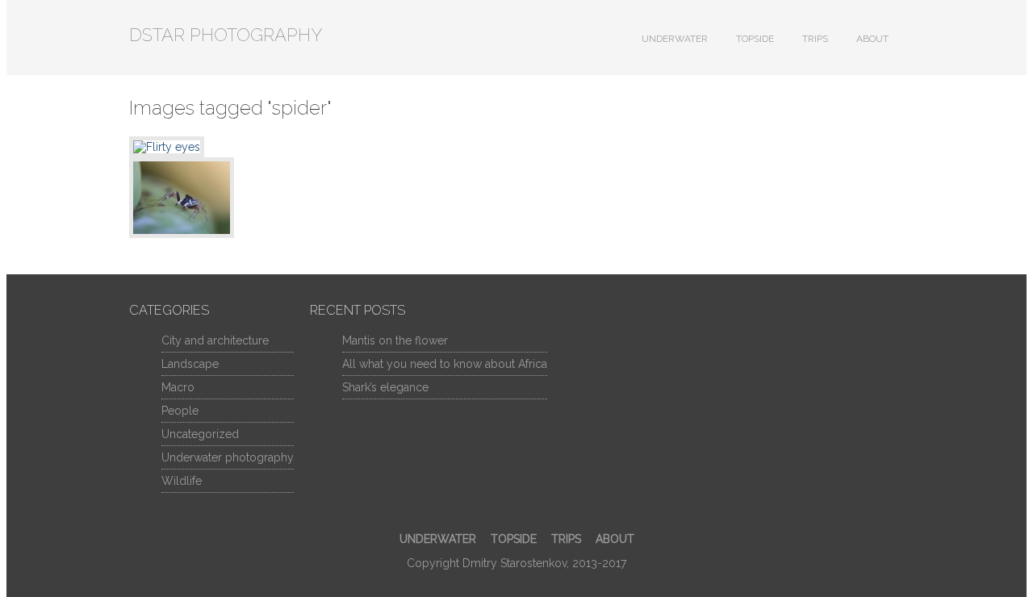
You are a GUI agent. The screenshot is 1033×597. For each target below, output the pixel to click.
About (872, 38)
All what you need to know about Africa (444, 363)
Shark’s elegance (385, 387)
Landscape (190, 363)
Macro (177, 387)
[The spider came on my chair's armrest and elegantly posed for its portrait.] (516, 146)
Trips (815, 38)
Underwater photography (227, 457)
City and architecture (215, 340)
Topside (755, 38)
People (180, 410)
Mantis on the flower (395, 340)
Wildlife (181, 480)
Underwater (675, 38)
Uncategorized (200, 434)
